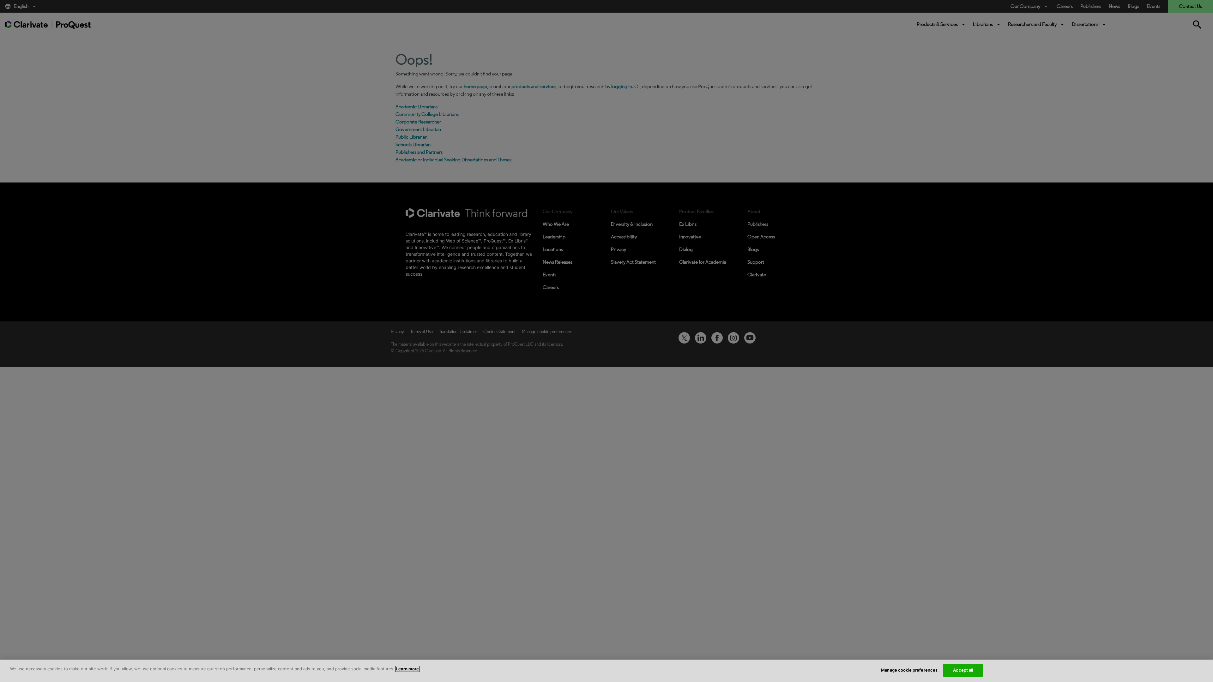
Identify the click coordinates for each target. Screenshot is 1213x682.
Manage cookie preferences (909, 670)
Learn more (407, 668)
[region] (606, 671)
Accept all (963, 670)
